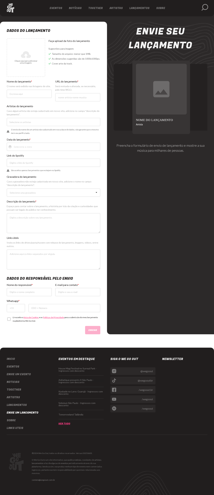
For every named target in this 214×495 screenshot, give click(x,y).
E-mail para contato (66, 285)
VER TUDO (64, 424)
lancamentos (37, 463)
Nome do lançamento (19, 81)
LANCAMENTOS (17, 405)
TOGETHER (14, 389)
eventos (64, 463)
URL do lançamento (66, 81)
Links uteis (15, 428)
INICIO (11, 359)
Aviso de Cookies (31, 317)
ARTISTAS (13, 397)
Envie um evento (19, 374)
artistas (98, 460)
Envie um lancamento (22, 412)
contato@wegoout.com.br (43, 480)
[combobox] (54, 122)
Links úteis (13, 237)
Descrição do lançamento (21, 201)
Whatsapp (12, 301)
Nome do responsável (19, 285)
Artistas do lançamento (20, 106)
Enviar (92, 330)
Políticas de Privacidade (53, 317)
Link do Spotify (15, 155)
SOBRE (11, 420)
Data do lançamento (18, 139)
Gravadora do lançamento (21, 176)
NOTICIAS (13, 382)
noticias (77, 460)
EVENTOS (13, 366)
